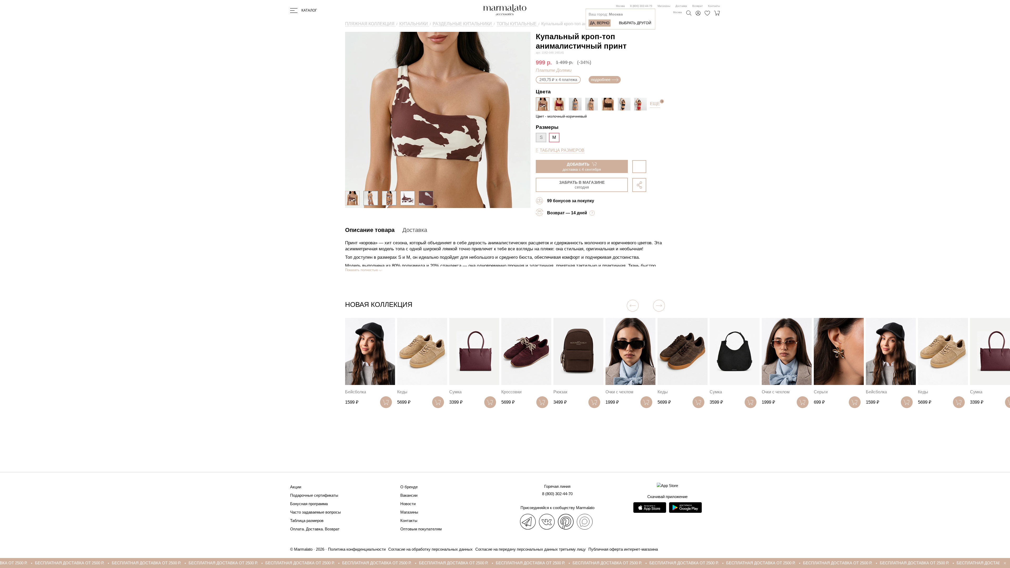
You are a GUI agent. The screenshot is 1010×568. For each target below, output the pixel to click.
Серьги (769, 392)
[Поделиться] (639, 185)
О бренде (409, 487)
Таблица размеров (307, 520)
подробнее (600, 79)
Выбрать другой (635, 23)
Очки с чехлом (567, 392)
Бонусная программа (309, 503)
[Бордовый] (560, 104)
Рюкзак (508, 392)
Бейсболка (824, 392)
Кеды (350, 392)
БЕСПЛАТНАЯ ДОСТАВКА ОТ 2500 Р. (57, 563)
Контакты (714, 5)
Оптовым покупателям (421, 529)
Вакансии (408, 495)
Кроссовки (459, 392)
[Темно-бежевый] (593, 104)
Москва (620, 5)
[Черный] (625, 104)
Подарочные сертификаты (314, 495)
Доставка (681, 5)
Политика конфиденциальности (357, 549)
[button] (659, 306)
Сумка (403, 392)
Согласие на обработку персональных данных (430, 549)
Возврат (697, 5)
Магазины (664, 5)
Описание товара (370, 230)
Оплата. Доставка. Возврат (315, 529)
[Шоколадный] (609, 104)
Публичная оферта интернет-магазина (623, 549)
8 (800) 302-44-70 (641, 5)
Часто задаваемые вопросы (315, 512)
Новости (408, 503)
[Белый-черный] (576, 104)
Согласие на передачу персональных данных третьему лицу (530, 549)
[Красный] (642, 104)
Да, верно (599, 23)
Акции (295, 487)
